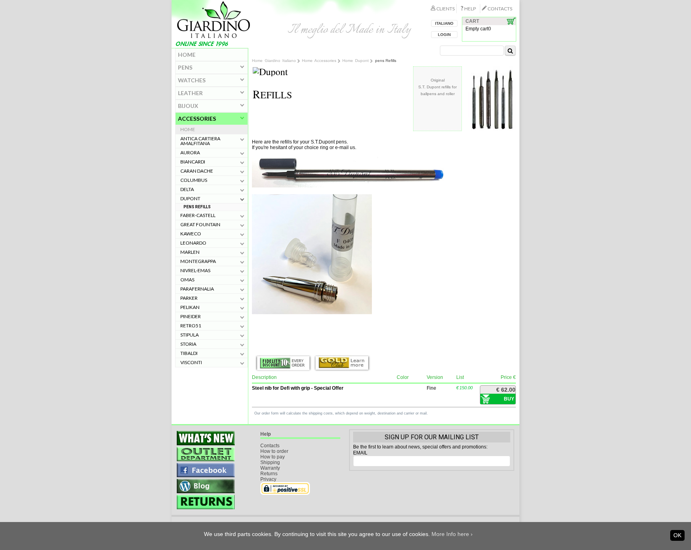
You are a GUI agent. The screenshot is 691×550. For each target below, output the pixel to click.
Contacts (270, 445)
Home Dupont (355, 60)
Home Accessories (319, 60)
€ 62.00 (505, 390)
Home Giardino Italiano (274, 60)
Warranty (270, 468)
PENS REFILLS (197, 207)
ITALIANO (444, 23)
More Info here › (452, 534)
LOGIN (444, 34)
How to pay (272, 457)
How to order (274, 451)
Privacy (268, 479)
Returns (269, 473)
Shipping (270, 462)
